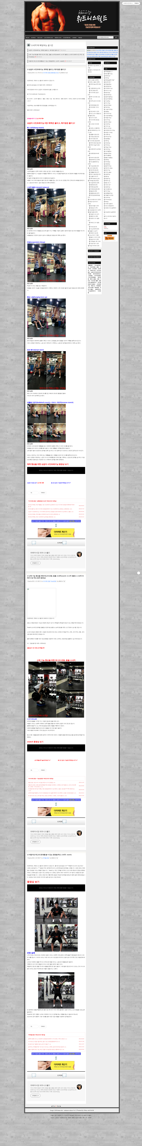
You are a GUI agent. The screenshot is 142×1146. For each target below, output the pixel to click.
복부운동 (97, 287)
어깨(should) (95, 189)
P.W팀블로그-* (109, 71)
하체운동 (98, 285)
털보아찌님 (108, 153)
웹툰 (92, 115)
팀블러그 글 (93, 231)
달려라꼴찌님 (108, 96)
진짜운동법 (95, 105)
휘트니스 (93, 285)
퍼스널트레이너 (92, 291)
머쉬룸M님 (108, 155)
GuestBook (66, 37)
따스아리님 (108, 128)
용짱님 (107, 111)
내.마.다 (94, 117)
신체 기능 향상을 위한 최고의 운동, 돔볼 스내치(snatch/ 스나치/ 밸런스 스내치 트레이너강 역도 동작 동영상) (56, 55)
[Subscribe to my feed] (56, 526)
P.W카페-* (108, 76)
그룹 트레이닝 (95, 88)
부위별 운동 (46, 858)
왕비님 (107, 176)
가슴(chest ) (95, 182)
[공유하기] (34, 492)
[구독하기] (109, 238)
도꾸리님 (107, 120)
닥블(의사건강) (109, 195)
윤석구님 (107, 170)
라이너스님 (108, 90)
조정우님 (107, 124)
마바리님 (107, 197)
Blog (27, 37)
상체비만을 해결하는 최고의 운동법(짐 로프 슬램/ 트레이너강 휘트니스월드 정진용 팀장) (51, 793)
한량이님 (107, 178)
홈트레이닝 (98, 289)
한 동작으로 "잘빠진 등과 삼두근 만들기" (38, 1044)
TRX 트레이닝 (95, 178)
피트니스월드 (93, 80)
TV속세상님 (108, 199)
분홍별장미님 (108, 193)
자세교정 (94, 226)
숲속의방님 (108, 105)
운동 (98, 279)
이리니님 (107, 126)
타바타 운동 (95, 157)
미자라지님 (108, 113)
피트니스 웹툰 (95, 128)
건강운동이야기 (95, 210)
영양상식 (94, 208)
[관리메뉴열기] (138, 573)
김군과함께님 (108, 99)
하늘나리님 (108, 147)
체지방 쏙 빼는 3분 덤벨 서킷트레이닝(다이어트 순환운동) (43, 514)
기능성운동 (40, 778)
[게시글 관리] (36, 492)
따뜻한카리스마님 (110, 130)
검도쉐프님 (108, 94)
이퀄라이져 (94, 176)
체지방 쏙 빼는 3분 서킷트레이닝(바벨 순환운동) (40, 517)
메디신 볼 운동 (95, 174)
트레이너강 (94, 233)
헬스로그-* (108, 182)
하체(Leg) (94, 187)
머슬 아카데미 (94, 245)
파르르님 (107, 149)
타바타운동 (92, 267)
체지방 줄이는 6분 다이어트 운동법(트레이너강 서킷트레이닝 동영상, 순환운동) (48, 509)
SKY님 (107, 140)
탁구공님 (107, 191)
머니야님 (107, 103)
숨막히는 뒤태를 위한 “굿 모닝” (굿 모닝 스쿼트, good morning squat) (46, 1047)
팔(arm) (94, 191)
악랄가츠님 (108, 117)
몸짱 (98, 267)
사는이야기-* (94, 235)
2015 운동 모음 (96, 143)
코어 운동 (94, 138)
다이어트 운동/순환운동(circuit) (51, 72)
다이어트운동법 (92, 277)
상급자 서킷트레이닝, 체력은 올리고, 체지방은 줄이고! (47, 50)
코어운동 (94, 268)
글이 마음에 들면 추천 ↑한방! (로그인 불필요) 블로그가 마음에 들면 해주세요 (56, 521)
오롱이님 (107, 134)
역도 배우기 (95, 111)
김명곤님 (107, 187)
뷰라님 (107, 78)
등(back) (94, 184)
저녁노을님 (108, 172)
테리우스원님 (108, 168)
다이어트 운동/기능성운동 (49, 581)
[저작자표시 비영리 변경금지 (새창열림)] (49, 493)
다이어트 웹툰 (94, 280)
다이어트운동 (97, 275)
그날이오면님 (108, 109)
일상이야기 (95, 239)
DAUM (92, 1110)
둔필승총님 (108, 84)
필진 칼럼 (94, 212)
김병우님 (107, 174)
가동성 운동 (95, 136)
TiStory (85, 1110)
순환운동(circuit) (41, 501)
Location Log (48, 37)
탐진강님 (107, 92)
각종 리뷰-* (95, 243)
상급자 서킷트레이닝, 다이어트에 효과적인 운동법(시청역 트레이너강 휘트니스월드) (50, 511)
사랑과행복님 (108, 115)
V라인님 (107, 145)
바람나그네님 (108, 132)
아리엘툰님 (108, 151)
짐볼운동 (90, 265)
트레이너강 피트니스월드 (40, 553)
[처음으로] (71, 17)
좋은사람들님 (108, 157)
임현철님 (107, 138)
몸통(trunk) (95, 193)
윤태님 (107, 159)
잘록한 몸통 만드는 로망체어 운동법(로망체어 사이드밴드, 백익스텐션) (46, 1038)
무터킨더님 (108, 136)
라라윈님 (107, 161)
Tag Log (39, 37)
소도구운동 (94, 168)
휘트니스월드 (93, 279)
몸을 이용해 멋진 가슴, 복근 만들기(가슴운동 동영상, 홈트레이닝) (45, 1049)
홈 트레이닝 (95, 159)
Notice (33, 37)
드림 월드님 (108, 189)
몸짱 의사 (94, 216)
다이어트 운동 (32, 501)
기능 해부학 (95, 229)
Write (80, 37)
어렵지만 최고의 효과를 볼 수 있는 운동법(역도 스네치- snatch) (50, 61)
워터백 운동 (94, 170)
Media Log (58, 37)
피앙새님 (107, 143)
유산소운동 (91, 287)
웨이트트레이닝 (97, 273)
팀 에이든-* (108, 82)
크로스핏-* (108, 184)
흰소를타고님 (108, 73)
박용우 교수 (95, 214)
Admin (74, 37)
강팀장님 (107, 164)
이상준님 (107, 101)
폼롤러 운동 (95, 134)
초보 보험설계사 (109, 205)
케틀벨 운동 (95, 172)
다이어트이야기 (95, 199)
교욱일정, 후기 (95, 241)
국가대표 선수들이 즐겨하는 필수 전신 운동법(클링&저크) (43, 1041)
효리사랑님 (108, 122)
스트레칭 (90, 275)
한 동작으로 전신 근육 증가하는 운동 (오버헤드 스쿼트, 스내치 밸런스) (46, 795)
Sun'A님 (107, 107)
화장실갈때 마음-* (110, 80)
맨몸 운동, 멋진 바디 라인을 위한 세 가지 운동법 (40, 782)
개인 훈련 (94, 90)
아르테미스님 (108, 88)
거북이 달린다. (109, 203)
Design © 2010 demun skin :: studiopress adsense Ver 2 (63, 1110)
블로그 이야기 (95, 237)
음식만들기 (95, 205)
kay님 (106, 201)
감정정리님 (108, 86)
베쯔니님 (107, 180)
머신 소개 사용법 (96, 113)
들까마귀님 (108, 166)
